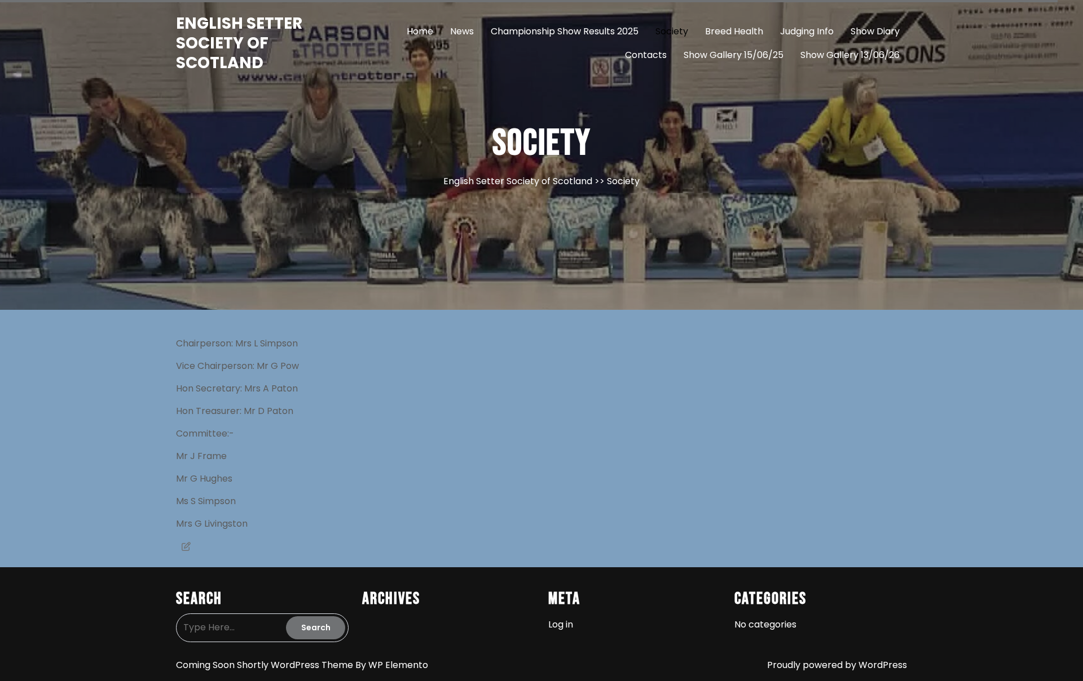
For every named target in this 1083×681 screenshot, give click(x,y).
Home (420, 31)
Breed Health (734, 31)
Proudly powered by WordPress (837, 664)
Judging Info (807, 31)
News (462, 31)
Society (671, 31)
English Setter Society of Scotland (239, 43)
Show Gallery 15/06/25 (733, 54)
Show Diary (875, 31)
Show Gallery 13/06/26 (850, 54)
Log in (560, 624)
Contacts (646, 54)
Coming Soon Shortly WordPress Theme (265, 664)
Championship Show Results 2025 (565, 31)
